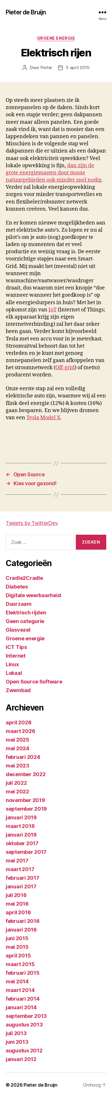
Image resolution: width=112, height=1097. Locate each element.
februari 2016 (23, 921)
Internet (16, 656)
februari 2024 (23, 757)
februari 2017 (22, 878)
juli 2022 (16, 783)
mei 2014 (17, 981)
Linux (12, 664)
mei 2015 (17, 947)
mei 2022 (17, 792)
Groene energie (56, 38)
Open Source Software (34, 682)
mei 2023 (17, 766)
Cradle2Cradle (24, 578)
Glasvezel (18, 630)
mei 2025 (17, 740)
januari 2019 (21, 817)
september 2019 (26, 809)
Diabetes (17, 587)
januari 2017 (21, 886)
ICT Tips (16, 647)
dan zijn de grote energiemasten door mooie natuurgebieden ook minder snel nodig (54, 172)
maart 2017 (20, 869)
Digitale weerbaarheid (33, 595)
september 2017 (26, 852)
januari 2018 (21, 835)
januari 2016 (21, 930)
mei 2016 (17, 904)
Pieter (46, 67)
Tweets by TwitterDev (32, 523)
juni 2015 (17, 938)
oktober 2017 (22, 843)
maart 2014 (20, 990)
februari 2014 (23, 999)
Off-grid (65, 367)
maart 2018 (20, 826)
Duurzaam (19, 604)
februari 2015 (23, 973)
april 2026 (18, 722)
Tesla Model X (43, 417)
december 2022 (26, 774)
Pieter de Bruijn (26, 12)
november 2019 (25, 800)
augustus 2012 (24, 1051)
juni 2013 (17, 1042)
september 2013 (26, 1016)
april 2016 (18, 912)
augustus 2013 (24, 1025)
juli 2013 (16, 1033)
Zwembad (18, 690)
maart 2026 (20, 731)
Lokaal (14, 673)
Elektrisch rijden (26, 613)
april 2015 (18, 956)
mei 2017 (17, 861)
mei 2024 (17, 748)
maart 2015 (20, 964)
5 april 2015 (78, 67)
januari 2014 (21, 1007)
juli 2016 (16, 895)
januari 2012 (21, 1059)
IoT (53, 309)
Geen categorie (25, 621)
